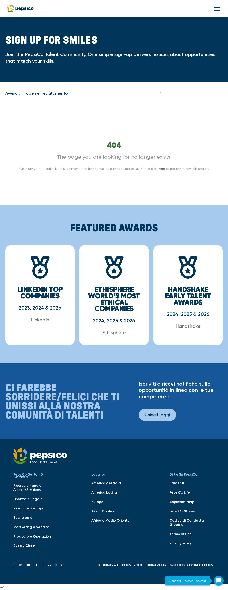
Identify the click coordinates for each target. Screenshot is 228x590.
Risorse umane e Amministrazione (27, 487)
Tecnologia (23, 517)
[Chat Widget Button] (219, 581)
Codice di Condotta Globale (186, 522)
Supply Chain (24, 546)
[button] (83, 93)
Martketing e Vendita (31, 527)
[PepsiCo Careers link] (20, 8)
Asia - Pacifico (103, 511)
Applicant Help (181, 502)
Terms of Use (180, 534)
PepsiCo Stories (182, 511)
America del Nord (106, 483)
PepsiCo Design (156, 565)
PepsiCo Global (132, 565)
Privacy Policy (180, 543)
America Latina (104, 492)
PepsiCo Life (179, 492)
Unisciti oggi (157, 415)
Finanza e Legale (28, 499)
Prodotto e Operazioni (32, 536)
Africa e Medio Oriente (110, 520)
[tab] (83, 93)
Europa (97, 502)
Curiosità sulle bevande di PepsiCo (192, 565)
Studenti (176, 483)
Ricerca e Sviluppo (28, 508)
